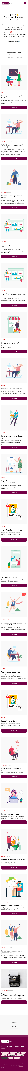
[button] (14, 41)
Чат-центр (4, 1055)
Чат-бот (23, 1052)
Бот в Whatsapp (12, 1055)
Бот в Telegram (20, 1055)
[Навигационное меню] (25, 3)
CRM (18, 1052)
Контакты (17, 1057)
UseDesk (10, 1057)
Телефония (13, 1052)
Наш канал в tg (5, 1052)
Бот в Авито (4, 1057)
